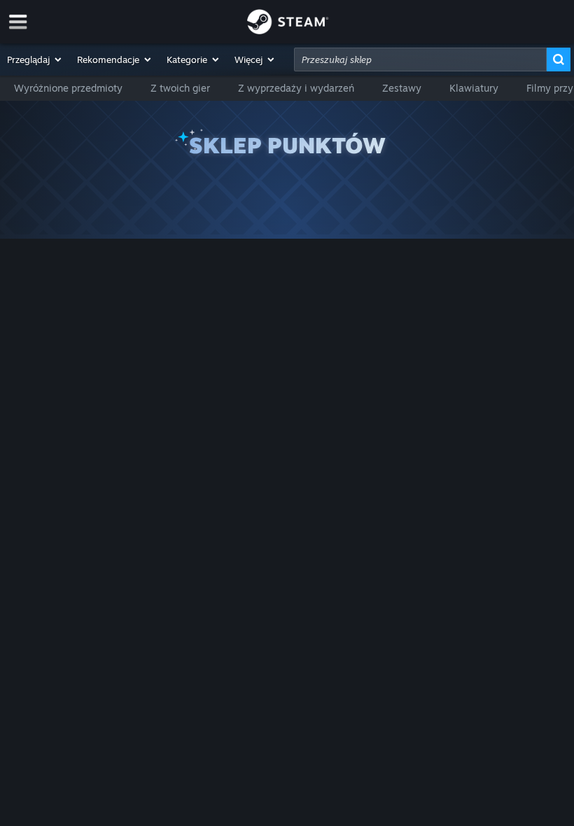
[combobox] (420, 59)
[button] (35, 59)
